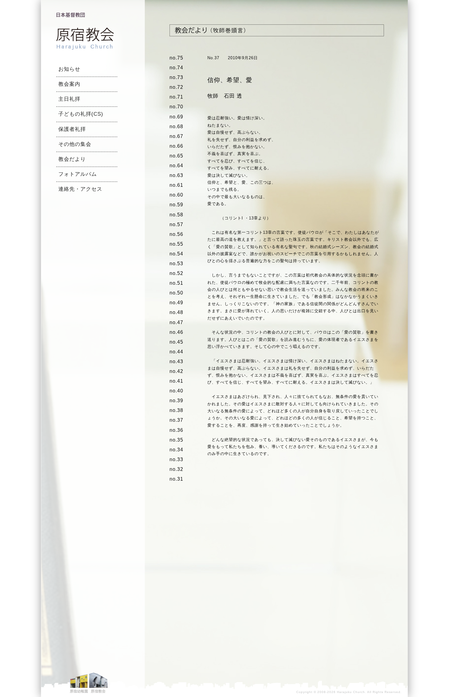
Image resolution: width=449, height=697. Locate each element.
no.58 (176, 214)
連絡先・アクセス (80, 189)
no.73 (176, 77)
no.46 (176, 332)
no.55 (176, 244)
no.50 (176, 292)
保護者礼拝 (72, 129)
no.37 (176, 420)
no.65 (176, 155)
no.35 (176, 439)
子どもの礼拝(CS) (80, 114)
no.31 (176, 479)
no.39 (176, 400)
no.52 (176, 273)
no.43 (176, 361)
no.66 (176, 146)
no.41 (176, 381)
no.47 (176, 322)
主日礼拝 (69, 99)
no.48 (176, 312)
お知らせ (69, 69)
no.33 (176, 459)
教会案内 (69, 84)
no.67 (176, 136)
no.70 (176, 106)
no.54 (176, 253)
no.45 (176, 342)
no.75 (176, 57)
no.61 (176, 185)
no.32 (176, 469)
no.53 (176, 263)
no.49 (176, 302)
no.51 (176, 283)
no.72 (176, 87)
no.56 (176, 234)
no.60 (176, 194)
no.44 (176, 351)
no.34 (176, 449)
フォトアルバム (77, 174)
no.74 (176, 67)
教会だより (72, 159)
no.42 (176, 371)
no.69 (176, 116)
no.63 (176, 175)
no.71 (176, 96)
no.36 (176, 430)
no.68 (176, 126)
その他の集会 (74, 144)
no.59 (176, 204)
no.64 (176, 165)
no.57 (176, 224)
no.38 (176, 410)
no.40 (176, 390)
